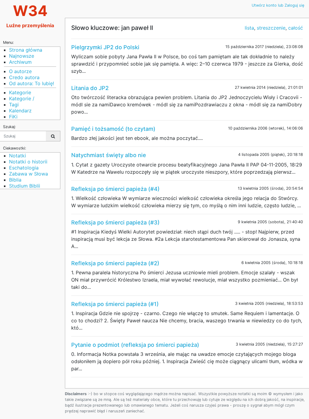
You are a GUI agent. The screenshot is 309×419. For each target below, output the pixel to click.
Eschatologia (24, 168)
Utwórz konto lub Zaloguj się (278, 5)
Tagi (14, 105)
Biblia (15, 180)
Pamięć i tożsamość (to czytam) (113, 128)
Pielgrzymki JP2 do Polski (105, 47)
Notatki (17, 156)
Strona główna (25, 50)
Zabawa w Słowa (28, 174)
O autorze (20, 71)
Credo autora (24, 77)
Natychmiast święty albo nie (108, 155)
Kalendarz (20, 111)
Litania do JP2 (90, 88)
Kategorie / (21, 98)
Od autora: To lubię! (31, 83)
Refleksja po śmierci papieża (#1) (115, 304)
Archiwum (20, 62)
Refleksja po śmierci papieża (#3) (115, 222)
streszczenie (271, 28)
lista (249, 28)
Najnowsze (21, 56)
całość (295, 28)
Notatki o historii (28, 162)
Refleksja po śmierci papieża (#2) (115, 263)
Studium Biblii (24, 186)
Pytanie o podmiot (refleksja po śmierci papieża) (135, 344)
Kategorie (20, 92)
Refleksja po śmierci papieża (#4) (115, 188)
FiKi (13, 117)
